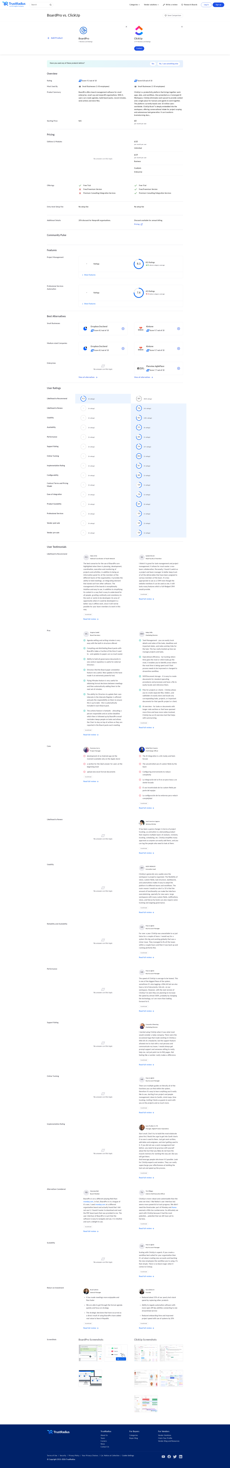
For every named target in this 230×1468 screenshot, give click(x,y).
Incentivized (88, 614)
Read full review (89, 619)
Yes (153, 64)
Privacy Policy (74, 1456)
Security (63, 1456)
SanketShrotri (150, 556)
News (103, 1444)
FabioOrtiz (93, 556)
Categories (133, 5)
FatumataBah (94, 1191)
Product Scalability (54, 504)
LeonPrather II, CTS (152, 1126)
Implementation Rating (56, 466)
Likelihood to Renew (55, 408)
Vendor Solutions (164, 1435)
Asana (174, 1207)
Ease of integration (54, 494)
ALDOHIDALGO (150, 866)
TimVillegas (149, 1191)
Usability (50, 418)
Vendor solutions (150, 5)
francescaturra (95, 748)
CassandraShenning (152, 1024)
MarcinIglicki (150, 926)
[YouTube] (163, 1457)
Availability (51, 427)
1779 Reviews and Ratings (142, 42)
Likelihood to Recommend (57, 399)
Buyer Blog (133, 1438)
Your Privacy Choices (90, 1456)
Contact (139, 48)
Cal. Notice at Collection (110, 1456)
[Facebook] (169, 1457)
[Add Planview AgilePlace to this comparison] (178, 368)
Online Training (53, 456)
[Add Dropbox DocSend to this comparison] (123, 328)
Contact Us (105, 1447)
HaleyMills (149, 632)
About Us (104, 1435)
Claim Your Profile (165, 1438)
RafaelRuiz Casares (152, 748)
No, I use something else (168, 64)
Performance (52, 437)
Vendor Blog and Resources (168, 1441)
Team (103, 1438)
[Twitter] (175, 1457)
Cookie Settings (128, 1456)
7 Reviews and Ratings (85, 42)
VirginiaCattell (94, 632)
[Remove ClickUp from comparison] (182, 27)
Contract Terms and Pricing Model (57, 484)
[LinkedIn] (181, 1457)
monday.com (88, 1202)
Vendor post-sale (53, 523)
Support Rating (52, 447)
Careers (104, 1441)
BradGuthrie (94, 1290)
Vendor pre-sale (53, 533)
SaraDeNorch (150, 1290)
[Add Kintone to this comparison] (178, 328)
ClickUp (138, 38)
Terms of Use (52, 1456)
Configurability (52, 475)
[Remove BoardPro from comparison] (126, 27)
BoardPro (84, 38)
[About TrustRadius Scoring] (80, 81)
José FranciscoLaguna (153, 821)
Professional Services (55, 514)
